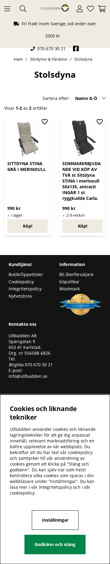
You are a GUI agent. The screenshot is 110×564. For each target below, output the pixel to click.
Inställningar (55, 520)
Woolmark (69, 289)
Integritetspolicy (25, 289)
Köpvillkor (69, 282)
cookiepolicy (22, 493)
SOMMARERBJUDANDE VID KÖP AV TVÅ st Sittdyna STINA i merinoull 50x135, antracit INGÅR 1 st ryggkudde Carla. (81, 181)
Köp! (27, 226)
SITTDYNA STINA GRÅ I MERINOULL (26, 166)
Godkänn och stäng (55, 544)
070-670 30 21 (51, 48)
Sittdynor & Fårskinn (49, 59)
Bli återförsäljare (76, 274)
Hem (18, 59)
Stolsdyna (83, 59)
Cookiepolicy (21, 282)
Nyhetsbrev (20, 296)
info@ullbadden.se (28, 376)
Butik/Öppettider (26, 274)
